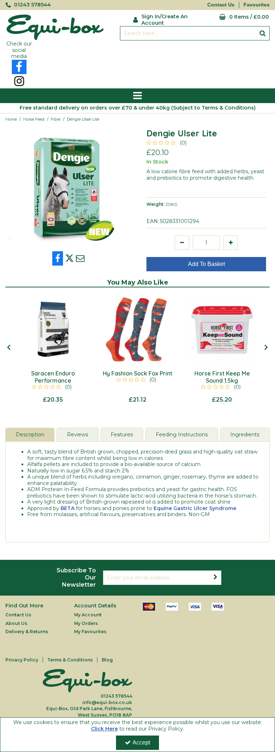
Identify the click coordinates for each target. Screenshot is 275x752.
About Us (16, 623)
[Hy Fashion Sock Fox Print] (137, 329)
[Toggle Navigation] (137, 96)
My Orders (86, 623)
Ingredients (244, 434)
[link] (19, 67)
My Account (88, 614)
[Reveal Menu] (137, 95)
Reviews (77, 434)
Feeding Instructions (182, 434)
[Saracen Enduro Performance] (53, 329)
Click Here (104, 729)
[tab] (29, 435)
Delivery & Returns (26, 631)
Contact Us (221, 5)
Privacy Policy (21, 660)
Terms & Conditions (70, 660)
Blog (107, 660)
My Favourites (90, 631)
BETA (67, 508)
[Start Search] (263, 33)
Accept (141, 742)
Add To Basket (206, 264)
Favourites (256, 5)
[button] (167, 143)
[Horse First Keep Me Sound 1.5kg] (222, 329)
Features (122, 434)
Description (30, 434)
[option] (69, 188)
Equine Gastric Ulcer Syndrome (195, 508)
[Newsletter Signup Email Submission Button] (215, 578)
